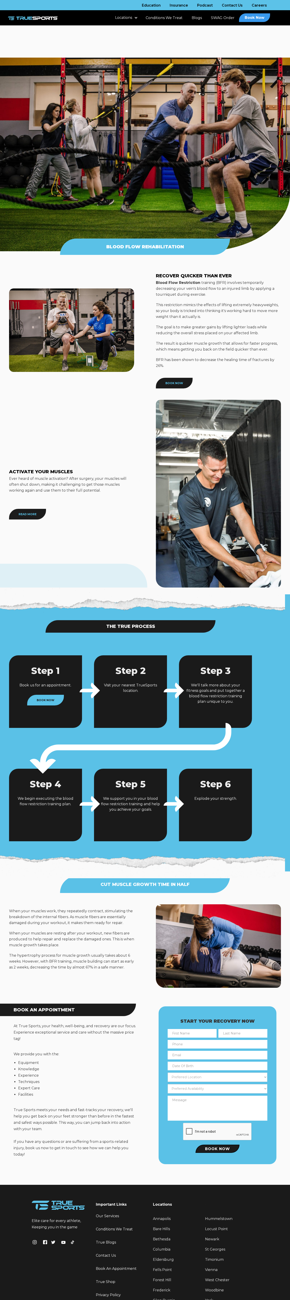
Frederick (161, 1290)
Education (151, 5)
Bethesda (161, 1239)
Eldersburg (163, 1259)
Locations (123, 17)
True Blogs (106, 1242)
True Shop (105, 1282)
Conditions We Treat (164, 18)
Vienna (211, 1270)
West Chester (217, 1280)
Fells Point (162, 1270)
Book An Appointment (116, 1268)
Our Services (107, 1216)
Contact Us (232, 5)
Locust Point (216, 1229)
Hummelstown (218, 1219)
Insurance (179, 5)
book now (174, 383)
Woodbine (214, 1290)
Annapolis (162, 1219)
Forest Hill (162, 1280)
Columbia (161, 1249)
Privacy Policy (108, 1295)
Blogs (197, 18)
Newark (212, 1239)
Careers (259, 5)
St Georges (215, 1249)
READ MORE (27, 514)
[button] (126, 20)
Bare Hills (161, 1229)
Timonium (214, 1259)
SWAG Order (222, 18)
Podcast (205, 5)
